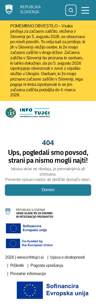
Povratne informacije (28, 273)
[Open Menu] (85, 10)
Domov (48, 190)
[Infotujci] (23, 10)
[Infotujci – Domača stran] (29, 112)
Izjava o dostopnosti (67, 257)
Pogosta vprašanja (46, 265)
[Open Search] (71, 10)
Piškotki (17, 265)
